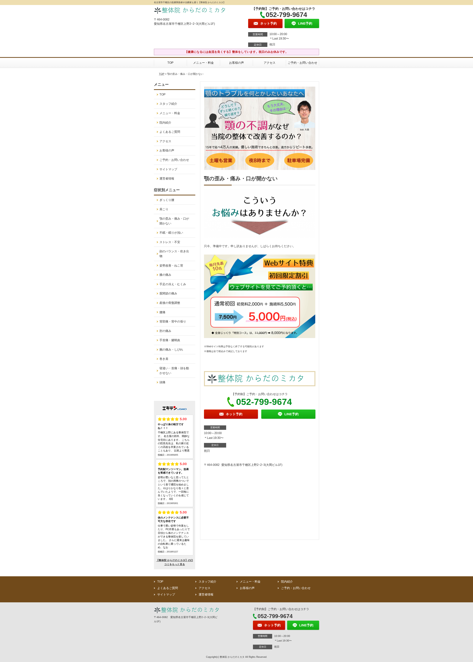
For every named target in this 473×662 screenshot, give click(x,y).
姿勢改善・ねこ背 (171, 265)
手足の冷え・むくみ (172, 284)
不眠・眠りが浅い (171, 232)
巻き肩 (163, 358)
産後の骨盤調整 (169, 302)
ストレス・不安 (169, 242)
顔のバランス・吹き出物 (174, 254)
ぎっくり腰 (166, 200)
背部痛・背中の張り (172, 321)
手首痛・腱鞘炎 (169, 340)
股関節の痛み (168, 293)
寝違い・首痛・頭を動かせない (174, 371)
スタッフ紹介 (168, 103)
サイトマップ (168, 169)
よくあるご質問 (169, 131)
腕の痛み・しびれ (171, 349)
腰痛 (162, 312)
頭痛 (162, 382)
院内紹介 (165, 122)
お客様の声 (236, 62)
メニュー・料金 (203, 62)
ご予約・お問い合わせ (302, 62)
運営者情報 (166, 178)
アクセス (269, 62)
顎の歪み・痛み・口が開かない (174, 221)
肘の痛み (165, 330)
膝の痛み (165, 274)
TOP (170, 62)
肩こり (163, 209)
